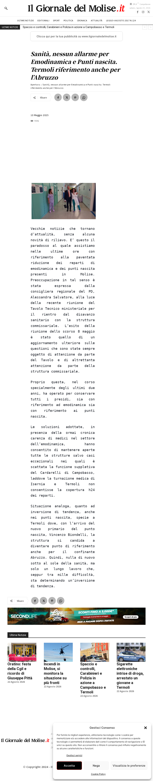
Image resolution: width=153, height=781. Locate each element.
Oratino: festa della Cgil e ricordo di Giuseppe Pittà (19, 671)
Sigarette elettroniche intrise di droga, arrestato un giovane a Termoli (65, 27)
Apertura (35, 84)
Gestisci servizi (74, 755)
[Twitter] (148, 11)
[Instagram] (143, 11)
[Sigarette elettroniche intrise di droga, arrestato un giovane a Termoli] (131, 652)
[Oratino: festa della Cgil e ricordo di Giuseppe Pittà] (21, 652)
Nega (96, 765)
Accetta (69, 765)
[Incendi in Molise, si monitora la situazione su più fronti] (58, 652)
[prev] (144, 27)
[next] (150, 27)
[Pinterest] (75, 97)
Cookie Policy (98, 774)
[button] (145, 728)
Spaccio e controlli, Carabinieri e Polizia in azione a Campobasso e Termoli (93, 678)
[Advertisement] (63, 153)
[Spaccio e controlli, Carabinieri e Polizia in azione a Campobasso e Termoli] (94, 652)
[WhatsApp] (84, 97)
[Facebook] (137, 11)
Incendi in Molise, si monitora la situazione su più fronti (55, 673)
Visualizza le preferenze (129, 765)
